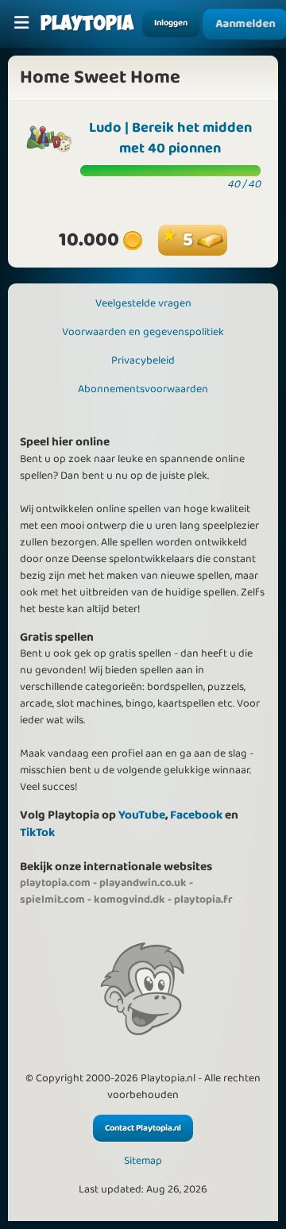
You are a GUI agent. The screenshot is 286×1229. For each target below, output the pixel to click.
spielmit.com (52, 899)
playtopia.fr (203, 899)
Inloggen (170, 23)
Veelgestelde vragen (143, 303)
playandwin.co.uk (143, 883)
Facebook (196, 815)
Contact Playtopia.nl (143, 1128)
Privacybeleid (143, 360)
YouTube (141, 815)
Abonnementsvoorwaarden (143, 389)
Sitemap (143, 1161)
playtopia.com (55, 883)
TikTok (37, 832)
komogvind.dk (129, 899)
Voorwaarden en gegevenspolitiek (143, 332)
